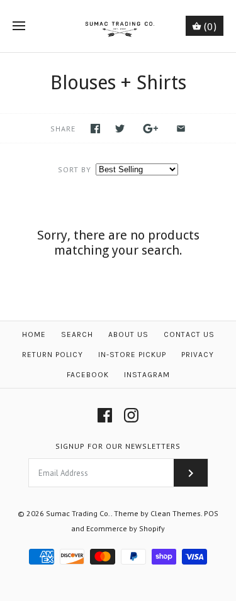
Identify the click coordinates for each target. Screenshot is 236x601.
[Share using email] (181, 128)
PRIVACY (197, 354)
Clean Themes (175, 513)
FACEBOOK (88, 374)
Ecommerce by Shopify (125, 528)
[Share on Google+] (151, 128)
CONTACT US (189, 334)
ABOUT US (128, 334)
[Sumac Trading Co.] (118, 26)
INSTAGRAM (147, 374)
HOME (34, 334)
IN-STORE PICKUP (132, 354)
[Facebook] (105, 415)
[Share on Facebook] (95, 128)
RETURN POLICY (52, 354)
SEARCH (77, 334)
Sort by (74, 169)
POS (211, 513)
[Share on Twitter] (120, 128)
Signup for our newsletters (118, 446)
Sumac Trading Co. (78, 513)
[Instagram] (131, 415)
